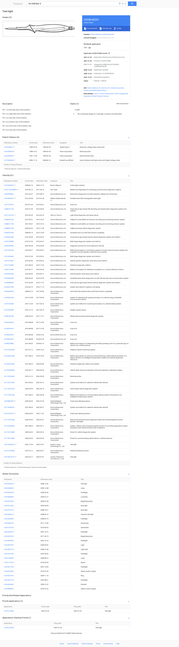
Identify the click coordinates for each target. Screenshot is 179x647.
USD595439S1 (9, 492)
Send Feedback (72, 644)
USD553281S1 (9, 532)
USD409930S (9, 151)
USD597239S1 (9, 501)
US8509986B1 (9, 194)
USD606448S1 (9, 584)
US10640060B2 (9, 370)
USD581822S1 (9, 484)
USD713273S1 (9, 215)
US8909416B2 (9, 233)
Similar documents (117, 88)
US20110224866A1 (11, 190)
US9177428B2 (9, 265)
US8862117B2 (9, 224)
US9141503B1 (9, 261)
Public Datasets (87, 644)
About (62, 644)
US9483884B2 (9, 283)
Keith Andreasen (108, 34)
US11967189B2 (9, 438)
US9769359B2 (9, 310)
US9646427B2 (9, 297)
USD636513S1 (9, 536)
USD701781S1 (9, 204)
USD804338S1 (9, 322)
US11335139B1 (9, 382)
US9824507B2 (9, 316)
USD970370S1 (9, 413)
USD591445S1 (9, 506)
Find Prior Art (107, 28)
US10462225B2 (9, 356)
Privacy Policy (108, 644)
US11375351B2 (9, 395)
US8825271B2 (9, 209)
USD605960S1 (9, 185)
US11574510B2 (9, 420)
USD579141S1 (9, 510)
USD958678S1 (9, 401)
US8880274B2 (9, 228)
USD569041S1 (9, 514)
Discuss (106, 96)
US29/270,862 (9, 611)
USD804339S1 (9, 328)
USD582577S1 (9, 549)
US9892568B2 (9, 343)
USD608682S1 (9, 589)
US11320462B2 (9, 376)
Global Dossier (97, 96)
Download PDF (92, 28)
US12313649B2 (9, 451)
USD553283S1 (9, 541)
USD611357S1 (9, 562)
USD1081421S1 (9, 457)
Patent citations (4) (93, 88)
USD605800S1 (9, 488)
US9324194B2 (9, 269)
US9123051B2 (9, 250)
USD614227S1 (9, 527)
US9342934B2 (9, 274)
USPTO (96, 94)
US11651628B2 (9, 432)
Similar (118, 28)
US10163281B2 (9, 350)
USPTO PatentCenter (106, 94)
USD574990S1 (9, 558)
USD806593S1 (9, 339)
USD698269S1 (9, 198)
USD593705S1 (9, 545)
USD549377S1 (9, 580)
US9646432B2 (9, 291)
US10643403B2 (9, 364)
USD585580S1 (9, 497)
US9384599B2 (9, 278)
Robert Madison (96, 34)
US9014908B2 (9, 241)
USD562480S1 (9, 519)
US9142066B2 (9, 256)
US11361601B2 (9, 389)
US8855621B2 (9, 219)
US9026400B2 (9, 246)
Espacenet (87, 96)
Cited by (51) (105, 88)
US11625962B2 (9, 426)
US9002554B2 (9, 237)
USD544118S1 (9, 554)
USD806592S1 (9, 335)
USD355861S (9, 147)
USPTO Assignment (121, 94)
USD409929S (9, 156)
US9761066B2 (9, 304)
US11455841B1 (9, 407)
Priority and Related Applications (95, 90)
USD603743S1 (9, 576)
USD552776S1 (9, 567)
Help (117, 644)
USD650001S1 (9, 523)
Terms (98, 644)
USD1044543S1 (9, 444)
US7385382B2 (9, 160)
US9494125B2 (9, 287)
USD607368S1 (9, 571)
